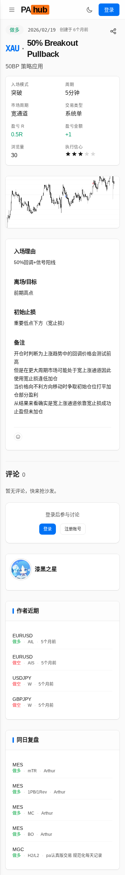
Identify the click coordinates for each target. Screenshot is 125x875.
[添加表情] (18, 437)
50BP (12, 66)
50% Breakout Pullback (52, 48)
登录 (109, 9)
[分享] (113, 31)
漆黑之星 (46, 569)
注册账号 (73, 529)
